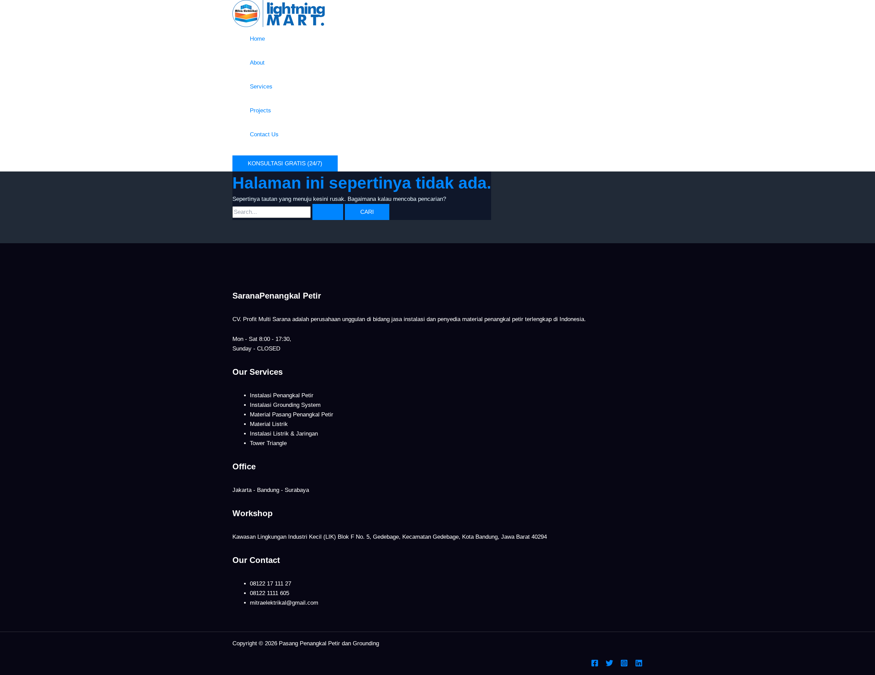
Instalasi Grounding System (285, 405)
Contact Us (264, 134)
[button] (285, 163)
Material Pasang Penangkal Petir (291, 414)
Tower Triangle (268, 443)
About (257, 62)
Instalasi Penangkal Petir (281, 395)
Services (261, 86)
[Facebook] (594, 665)
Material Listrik (269, 424)
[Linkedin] (639, 665)
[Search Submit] (327, 212)
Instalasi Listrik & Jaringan (284, 433)
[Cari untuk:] (288, 212)
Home (257, 39)
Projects (260, 110)
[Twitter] (609, 665)
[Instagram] (624, 665)
